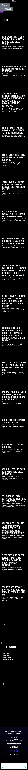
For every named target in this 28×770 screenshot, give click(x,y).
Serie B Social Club (8, 659)
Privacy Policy (10, 743)
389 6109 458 (19, 733)
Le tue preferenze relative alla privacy (12, 765)
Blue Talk (6, 656)
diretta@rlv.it (12, 731)
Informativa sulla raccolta (9, 768)
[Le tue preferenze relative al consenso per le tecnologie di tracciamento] (2, 767)
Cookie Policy (17, 743)
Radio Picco (7, 654)
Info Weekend (7, 657)
